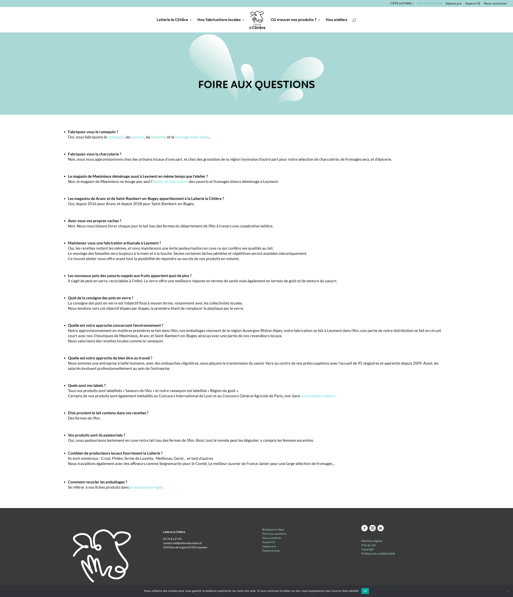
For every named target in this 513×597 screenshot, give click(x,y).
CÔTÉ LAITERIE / (401, 4)
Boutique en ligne (273, 529)
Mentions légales (371, 541)
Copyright (367, 549)
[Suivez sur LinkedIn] (380, 528)
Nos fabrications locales (219, 20)
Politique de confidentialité (378, 553)
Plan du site (368, 545)
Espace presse (271, 550)
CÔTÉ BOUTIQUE (429, 4)
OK (365, 590)
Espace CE (473, 4)
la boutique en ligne (146, 487)
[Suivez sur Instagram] (372, 528)
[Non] (508, 591)
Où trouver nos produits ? (293, 20)
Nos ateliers (336, 20)
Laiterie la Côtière (172, 20)
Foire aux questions (274, 533)
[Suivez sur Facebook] (364, 528)
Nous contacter (495, 4)
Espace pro (454, 4)
